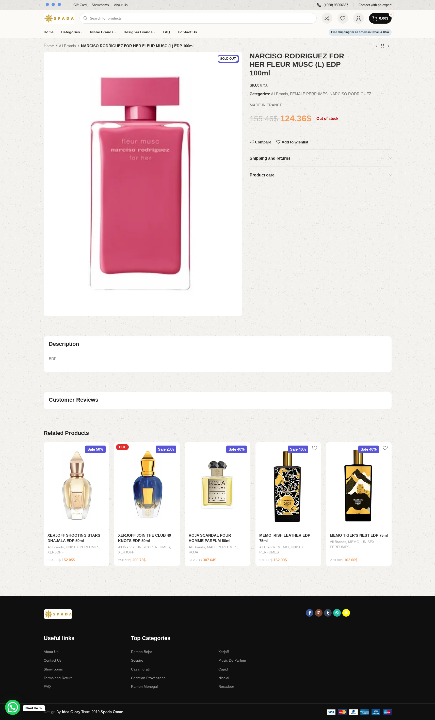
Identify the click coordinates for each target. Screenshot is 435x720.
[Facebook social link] (309, 613)
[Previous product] (376, 46)
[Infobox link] (332, 5)
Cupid (223, 669)
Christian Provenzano (148, 678)
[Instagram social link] (319, 613)
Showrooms (53, 669)
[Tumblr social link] (328, 613)
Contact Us (52, 660)
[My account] (358, 18)
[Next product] (388, 46)
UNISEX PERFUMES (82, 547)
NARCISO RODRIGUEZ (350, 94)
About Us (51, 652)
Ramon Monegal (144, 686)
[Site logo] (59, 18)
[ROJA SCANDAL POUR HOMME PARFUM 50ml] (217, 486)
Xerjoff (223, 652)
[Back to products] (382, 46)
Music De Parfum (232, 660)
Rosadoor (226, 686)
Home (49, 46)
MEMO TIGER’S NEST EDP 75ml (359, 535)
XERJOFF (55, 552)
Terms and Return (58, 678)
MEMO (283, 547)
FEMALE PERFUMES (309, 94)
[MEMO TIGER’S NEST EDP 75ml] (359, 486)
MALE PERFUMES (222, 547)
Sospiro (137, 660)
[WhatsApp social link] (337, 613)
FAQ (47, 686)
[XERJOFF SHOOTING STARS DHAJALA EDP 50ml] (76, 486)
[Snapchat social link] (346, 613)
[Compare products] (327, 18)
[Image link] (58, 614)
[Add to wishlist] (102, 448)
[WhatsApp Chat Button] (12, 707)
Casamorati (140, 669)
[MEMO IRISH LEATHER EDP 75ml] (288, 486)
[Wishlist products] (343, 18)
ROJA (193, 552)
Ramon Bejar (141, 652)
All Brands (67, 46)
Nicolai (223, 678)
